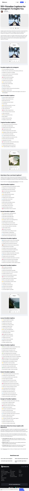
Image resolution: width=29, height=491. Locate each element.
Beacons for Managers (4, 471)
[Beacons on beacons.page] (27, 466)
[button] (25, 2)
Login (17, 2)
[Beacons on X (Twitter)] (25, 466)
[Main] (4, 2)
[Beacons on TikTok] (22, 466)
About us (20, 471)
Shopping (2, 479)
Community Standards (13, 476)
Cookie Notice (11, 489)
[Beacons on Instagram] (23, 466)
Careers (20, 472)
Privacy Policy (12, 472)
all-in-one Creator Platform (13, 181)
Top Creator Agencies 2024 (5, 472)
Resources (2, 480)
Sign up (22, 2)
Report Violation (12, 475)
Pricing (2, 475)
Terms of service (12, 471)
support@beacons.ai (16, 484)
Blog (1, 476)
